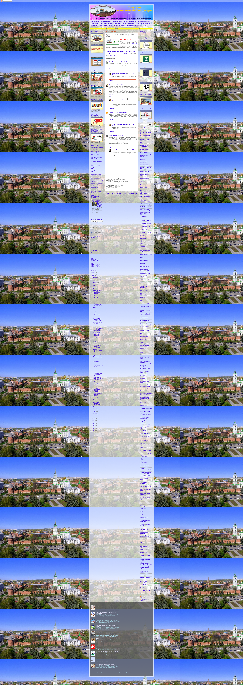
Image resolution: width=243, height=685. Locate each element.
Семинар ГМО (143, 506)
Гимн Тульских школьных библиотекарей (145, 213)
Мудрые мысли (143, 406)
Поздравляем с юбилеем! (96, 382)
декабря (95, 277)
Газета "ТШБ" (112, 55)
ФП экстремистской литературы (144, 572)
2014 (93, 431)
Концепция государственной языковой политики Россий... (97, 339)
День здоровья (143, 255)
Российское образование (96, 149)
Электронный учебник (144, 591)
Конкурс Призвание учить (145, 345)
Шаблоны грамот (143, 588)
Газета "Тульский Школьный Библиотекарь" (110, 23)
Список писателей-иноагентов (144, 528)
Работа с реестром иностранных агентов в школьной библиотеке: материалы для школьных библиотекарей (107, 632)
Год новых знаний (143, 229)
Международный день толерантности (144, 395)
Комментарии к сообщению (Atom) (120, 196)
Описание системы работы (145, 433)
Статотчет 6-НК (143, 531)
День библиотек (143, 246)
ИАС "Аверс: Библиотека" (145, 303)
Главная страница (95, 21)
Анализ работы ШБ (144, 143)
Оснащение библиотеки (145, 436)
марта (94, 411)
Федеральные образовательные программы (146, 557)
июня (94, 285)
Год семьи (142, 234)
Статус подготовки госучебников (97, 398)
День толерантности (144, 290)
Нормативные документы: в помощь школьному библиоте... (98, 358)
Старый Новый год (144, 529)
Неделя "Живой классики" (145, 411)
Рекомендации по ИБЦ (144, 496)
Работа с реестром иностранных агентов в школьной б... (98, 378)
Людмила (111, 84)
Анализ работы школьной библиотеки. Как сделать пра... (97, 385)
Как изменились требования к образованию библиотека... (96, 334)
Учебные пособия (143, 549)
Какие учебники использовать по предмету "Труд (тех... (98, 304)
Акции (141, 142)
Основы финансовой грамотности (144, 438)
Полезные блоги (143, 462)
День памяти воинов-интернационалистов (144, 270)
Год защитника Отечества (145, 220)
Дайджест (142, 243)
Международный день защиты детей (144, 389)
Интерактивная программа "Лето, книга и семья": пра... (98, 403)
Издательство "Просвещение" (97, 173)
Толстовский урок (143, 538)
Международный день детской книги (144, 385)
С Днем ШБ (142, 503)
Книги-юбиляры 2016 (144, 334)
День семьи (142, 282)
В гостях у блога (143, 182)
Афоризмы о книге (144, 149)
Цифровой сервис (143, 575)
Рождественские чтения (145, 497)
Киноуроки (142, 331)
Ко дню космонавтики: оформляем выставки (105, 664)
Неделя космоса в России (145, 414)
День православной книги (145, 273)
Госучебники (142, 240)
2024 (93, 275)
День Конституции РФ (144, 258)
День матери (142, 261)
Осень (141, 434)
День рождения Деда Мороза (146, 275)
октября (95, 280)
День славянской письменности (143, 287)
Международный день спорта (146, 393)
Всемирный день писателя (145, 195)
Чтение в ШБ (142, 582)
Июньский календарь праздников (97, 400)
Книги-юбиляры (143, 333)
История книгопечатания (145, 314)
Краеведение (142, 354)
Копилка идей (143, 352)
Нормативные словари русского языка (144, 427)
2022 (93, 418)
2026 (93, 272)
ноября (95, 278)
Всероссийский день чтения (145, 203)
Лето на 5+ (142, 366)
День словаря (143, 288)
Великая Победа (143, 187)
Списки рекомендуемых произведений (145, 521)
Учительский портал (95, 155)
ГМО (141, 214)
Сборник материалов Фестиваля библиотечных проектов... (97, 292)
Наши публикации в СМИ (145, 409)
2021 (93, 420)
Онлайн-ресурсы (143, 431)
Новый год (142, 423)
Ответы (111, 71)
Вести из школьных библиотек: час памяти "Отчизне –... (97, 319)
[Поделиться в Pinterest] (135, 53)
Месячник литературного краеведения (145, 400)
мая (94, 408)
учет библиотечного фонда (145, 552)
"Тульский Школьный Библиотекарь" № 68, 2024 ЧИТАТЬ (120, 51)
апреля (95, 409)
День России (142, 276)
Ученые (141, 550)
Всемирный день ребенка (145, 196)
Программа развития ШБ (145, 475)
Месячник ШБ (143, 402)
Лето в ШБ (145, 25)
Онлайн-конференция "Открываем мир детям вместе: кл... (97, 342)
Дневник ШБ (142, 297)
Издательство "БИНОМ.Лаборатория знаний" (95, 178)
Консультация (143, 348)
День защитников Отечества (146, 254)
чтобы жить (142, 587)
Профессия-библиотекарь (144, 21)
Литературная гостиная (145, 368)
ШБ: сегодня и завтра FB (96, 170)
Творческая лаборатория (145, 536)
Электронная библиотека (145, 590)
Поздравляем (142, 461)
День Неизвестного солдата (145, 266)
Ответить (111, 68)
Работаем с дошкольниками (134, 25)
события (141, 514)
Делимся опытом (143, 244)
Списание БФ (142, 518)
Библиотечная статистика (145, 165)
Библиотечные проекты (145, 172)
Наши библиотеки (117, 21)
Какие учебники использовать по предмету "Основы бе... (97, 300)
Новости (94, 288)
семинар (141, 505)
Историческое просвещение (146, 313)
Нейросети (142, 416)
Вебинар (141, 185)
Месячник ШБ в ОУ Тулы (145, 403)
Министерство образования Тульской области (96, 158)
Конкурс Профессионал (145, 347)
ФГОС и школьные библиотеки (143, 23)
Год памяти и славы (144, 231)
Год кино (141, 221)
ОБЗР (141, 428)
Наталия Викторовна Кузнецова (119, 73)
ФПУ (141, 574)
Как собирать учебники (144, 326)
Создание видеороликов (145, 515)
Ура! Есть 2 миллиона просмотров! (103, 657)
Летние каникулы (143, 365)
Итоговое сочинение (144, 316)
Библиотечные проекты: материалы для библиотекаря (98, 329)
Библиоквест (142, 158)
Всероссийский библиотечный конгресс (145, 201)
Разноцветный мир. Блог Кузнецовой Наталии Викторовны (97, 200)
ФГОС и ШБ (142, 553)
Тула (141, 542)
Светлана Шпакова (113, 112)
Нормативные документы (130, 21)
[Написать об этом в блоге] (131, 53)
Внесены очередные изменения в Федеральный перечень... (97, 310)
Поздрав (141, 459)
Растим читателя (94, 187)
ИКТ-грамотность (94, 25)
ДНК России (142, 298)
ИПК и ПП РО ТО (94, 159)
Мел (92, 171)
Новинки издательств (144, 420)
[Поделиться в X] (133, 53)
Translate (100, 222)
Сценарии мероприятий (145, 535)
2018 (93, 425)
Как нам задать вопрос (144, 320)
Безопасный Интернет (144, 152)
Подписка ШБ (142, 458)
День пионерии (143, 272)
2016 (93, 428)
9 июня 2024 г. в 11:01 (122, 135)
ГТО (141, 241)
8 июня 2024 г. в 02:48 (122, 61)
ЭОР (141, 593)
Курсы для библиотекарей (145, 363)
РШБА (92, 168)
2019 (93, 423)
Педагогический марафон (145, 450)
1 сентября (142, 129)
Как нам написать (143, 321)
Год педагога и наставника (145, 232)
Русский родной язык (144, 500)
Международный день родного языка (144, 391)
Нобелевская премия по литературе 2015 (145, 418)
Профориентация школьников (143, 483)
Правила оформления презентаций (144, 466)
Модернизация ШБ (144, 405)
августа (95, 283)
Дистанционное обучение (145, 295)
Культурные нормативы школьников (145, 362)
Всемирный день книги (144, 193)
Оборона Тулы (143, 430)
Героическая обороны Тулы (145, 210)
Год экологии (142, 237)
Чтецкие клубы (143, 585)
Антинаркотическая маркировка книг (144, 146)
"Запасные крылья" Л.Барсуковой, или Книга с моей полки (100, 204)
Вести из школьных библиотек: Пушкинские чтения (97, 346)
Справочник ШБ (94, 23)
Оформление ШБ (143, 441)
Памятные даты (143, 443)
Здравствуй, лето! (96, 406)
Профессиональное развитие (146, 476)
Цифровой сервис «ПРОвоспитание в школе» (97, 350)
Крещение (142, 359)
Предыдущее (133, 193)
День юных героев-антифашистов (144, 294)
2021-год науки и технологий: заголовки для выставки (107, 651)
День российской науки (144, 278)
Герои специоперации (144, 209)
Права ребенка (143, 464)
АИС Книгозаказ (143, 140)
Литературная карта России (145, 369)
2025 (93, 274)
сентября (95, 282)
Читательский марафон (145, 577)
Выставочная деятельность (145, 206)
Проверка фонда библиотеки (146, 473)
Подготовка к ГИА (143, 456)
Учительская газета (95, 154)
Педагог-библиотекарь (144, 448)
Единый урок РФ (94, 152)
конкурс (141, 342)
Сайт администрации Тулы (96, 161)
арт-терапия (142, 147)
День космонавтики (144, 260)
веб (140, 184)
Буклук (141, 179)
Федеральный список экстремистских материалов (145, 564)
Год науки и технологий (145, 226)
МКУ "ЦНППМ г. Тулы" (95, 165)
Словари (141, 511)
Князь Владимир (143, 339)
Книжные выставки (144, 336)
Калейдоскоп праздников (119, 25)
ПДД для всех (142, 447)
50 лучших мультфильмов (145, 133)
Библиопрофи (143, 162)
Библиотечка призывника (145, 164)
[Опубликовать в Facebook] (134, 53)
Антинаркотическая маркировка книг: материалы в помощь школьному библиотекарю (106, 645)
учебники (142, 547)
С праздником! (96, 361)
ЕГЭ (141, 300)
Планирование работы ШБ (145, 453)
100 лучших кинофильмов (145, 132)
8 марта (141, 137)
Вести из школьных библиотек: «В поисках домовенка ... (98, 325)
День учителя (142, 291)
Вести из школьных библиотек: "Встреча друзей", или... (97, 353)
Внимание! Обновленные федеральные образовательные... (97, 315)
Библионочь (142, 159)
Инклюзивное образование (145, 306)
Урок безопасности (144, 546)
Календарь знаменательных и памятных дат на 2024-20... (97, 369)
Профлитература (143, 480)
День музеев (142, 263)
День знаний (142, 257)
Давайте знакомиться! (106, 21)
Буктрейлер (142, 181)
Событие (142, 512)
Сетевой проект (143, 508)
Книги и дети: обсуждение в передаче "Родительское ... (97, 390)
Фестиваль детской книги (145, 570)
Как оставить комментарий (145, 324)
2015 (93, 430)
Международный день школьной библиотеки (144, 398)
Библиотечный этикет (144, 178)
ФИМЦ (92, 167)
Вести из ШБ (142, 190)
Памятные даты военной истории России (145, 445)
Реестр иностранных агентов (146, 492)
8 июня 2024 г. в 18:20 (122, 112)
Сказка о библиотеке (144, 509)
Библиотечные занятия (128, 23)
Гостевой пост (143, 238)
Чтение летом (143, 584)
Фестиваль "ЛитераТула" (145, 566)
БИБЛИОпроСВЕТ (143, 161)
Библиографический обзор (145, 154)
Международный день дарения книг (144, 382)
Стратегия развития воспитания (144, 533)
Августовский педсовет (144, 139)
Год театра (142, 235)
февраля (95, 413)
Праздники (142, 468)
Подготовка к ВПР (143, 455)
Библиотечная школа (144, 169)
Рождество (142, 499)
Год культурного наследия (145, 223)
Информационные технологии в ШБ (144, 309)
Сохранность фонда (144, 517)
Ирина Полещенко (113, 61)
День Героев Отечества (145, 250)
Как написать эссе (143, 323)
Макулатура (142, 375)
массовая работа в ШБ (144, 380)
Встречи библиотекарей (145, 204)
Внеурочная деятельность (145, 192)
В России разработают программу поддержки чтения (97, 394)
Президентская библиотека (145, 472)
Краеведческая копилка (106, 25)
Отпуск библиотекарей (144, 440)
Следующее (109, 193)
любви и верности (143, 373)
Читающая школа (143, 581)
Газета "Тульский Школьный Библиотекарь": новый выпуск (98, 365)
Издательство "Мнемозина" (96, 183)
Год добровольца (143, 216)
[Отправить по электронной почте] (130, 53)
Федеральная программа (145, 555)
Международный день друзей (146, 386)
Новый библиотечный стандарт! (97, 323)
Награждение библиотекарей (146, 408)
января (94, 414)
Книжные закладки (144, 337)
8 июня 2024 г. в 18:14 (118, 84)
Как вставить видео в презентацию (144, 318)
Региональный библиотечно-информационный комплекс (97, 189)
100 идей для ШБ (143, 130)
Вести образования (95, 151)
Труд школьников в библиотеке (144, 540)
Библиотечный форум (144, 176)
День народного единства (145, 264)
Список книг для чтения (145, 522)
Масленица (142, 378)
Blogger (149, 672)
